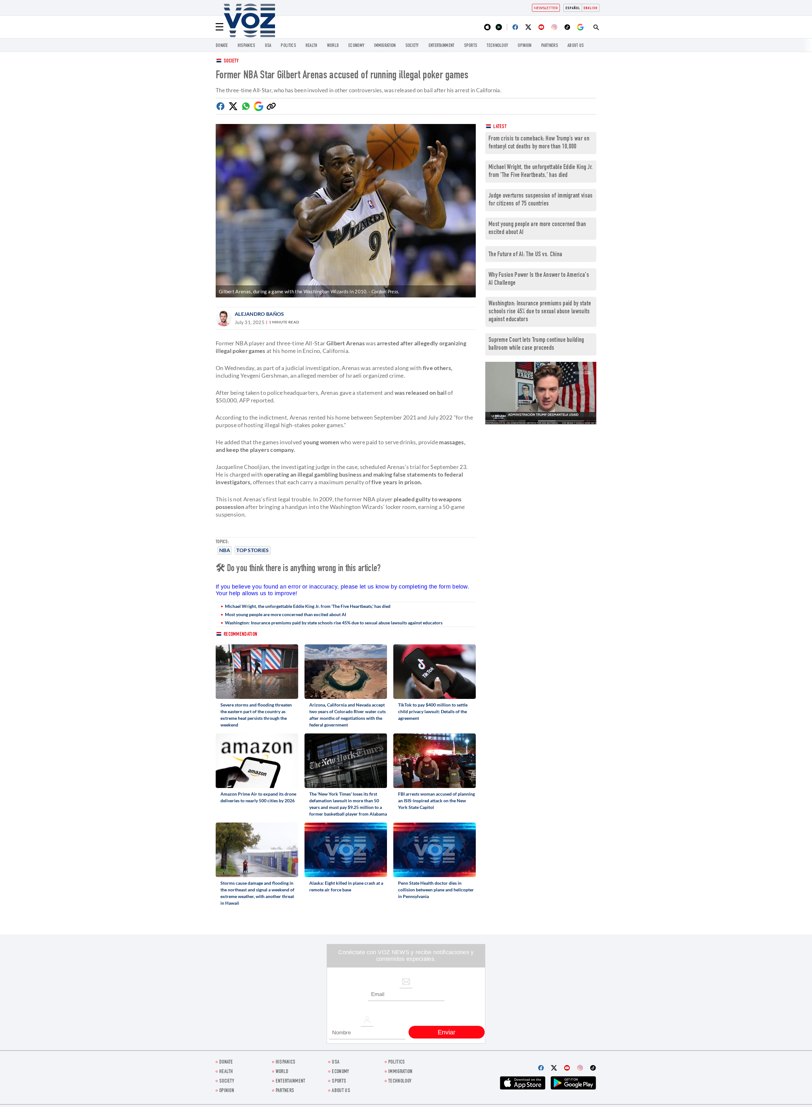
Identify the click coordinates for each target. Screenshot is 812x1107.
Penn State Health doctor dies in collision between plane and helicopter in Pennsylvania (436, 889)
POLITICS (288, 45)
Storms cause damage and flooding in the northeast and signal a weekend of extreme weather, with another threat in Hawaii (257, 893)
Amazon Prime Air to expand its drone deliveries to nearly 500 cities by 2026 (258, 797)
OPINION (524, 45)
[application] (540, 393)
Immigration (385, 45)
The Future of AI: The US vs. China (525, 254)
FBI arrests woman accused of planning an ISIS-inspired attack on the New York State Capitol (436, 800)
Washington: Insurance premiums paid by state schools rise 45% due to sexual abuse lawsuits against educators (333, 622)
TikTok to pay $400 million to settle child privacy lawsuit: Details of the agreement (433, 711)
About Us (575, 45)
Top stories (252, 550)
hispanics (246, 45)
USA (268, 45)
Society (231, 61)
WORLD (333, 45)
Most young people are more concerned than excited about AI (285, 614)
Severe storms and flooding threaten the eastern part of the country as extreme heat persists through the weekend (256, 714)
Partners (549, 45)
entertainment (442, 45)
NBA (224, 550)
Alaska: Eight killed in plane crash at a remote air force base (346, 886)
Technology (497, 45)
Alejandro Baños (259, 314)
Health (311, 45)
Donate (222, 45)
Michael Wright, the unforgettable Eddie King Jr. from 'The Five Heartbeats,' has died (307, 606)
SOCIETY (412, 45)
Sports (470, 45)
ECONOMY (356, 45)
